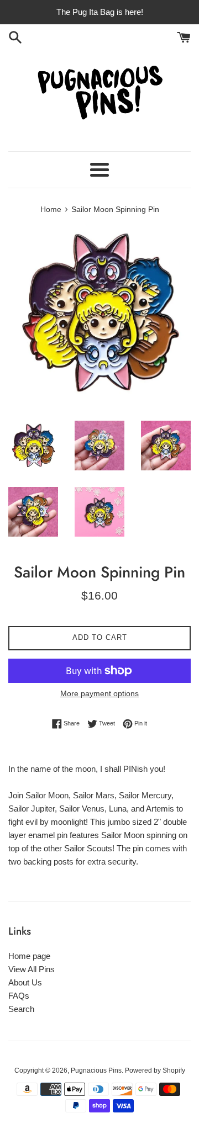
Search (21, 1009)
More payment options (99, 693)
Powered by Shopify (155, 1070)
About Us (25, 982)
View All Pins (31, 969)
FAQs (18, 995)
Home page (29, 956)
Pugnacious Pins (96, 1070)
